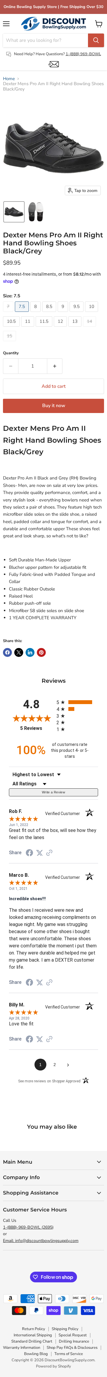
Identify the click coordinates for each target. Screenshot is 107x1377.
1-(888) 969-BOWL (83, 54)
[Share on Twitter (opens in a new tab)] (39, 853)
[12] (61, 328)
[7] (9, 313)
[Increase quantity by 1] (54, 366)
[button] (14, 212)
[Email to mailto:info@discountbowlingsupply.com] (53, 64)
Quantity (11, 353)
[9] (64, 313)
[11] (28, 328)
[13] (75, 328)
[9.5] (77, 313)
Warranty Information (21, 1347)
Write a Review (53, 792)
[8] (36, 313)
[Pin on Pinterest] (41, 652)
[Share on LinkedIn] (30, 652)
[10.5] (12, 328)
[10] (92, 313)
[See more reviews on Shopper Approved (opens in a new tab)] (49, 853)
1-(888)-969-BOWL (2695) (28, 1227)
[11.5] (45, 328)
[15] (10, 343)
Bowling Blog (36, 1354)
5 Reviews (37, 728)
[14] (90, 328)
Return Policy (33, 1329)
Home (9, 78)
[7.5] (22, 313)
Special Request (73, 1335)
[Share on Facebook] (7, 652)
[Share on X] (18, 652)
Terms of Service (68, 1354)
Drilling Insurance (74, 1341)
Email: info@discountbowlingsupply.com (40, 1240)
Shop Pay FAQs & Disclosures (72, 1347)
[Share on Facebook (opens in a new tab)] (29, 853)
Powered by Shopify (53, 1366)
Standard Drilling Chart (31, 1341)
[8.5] (50, 313)
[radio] (77, 702)
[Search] (96, 40)
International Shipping (33, 1335)
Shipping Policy (65, 1329)
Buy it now (53, 405)
